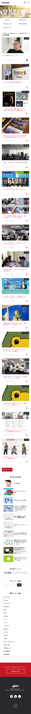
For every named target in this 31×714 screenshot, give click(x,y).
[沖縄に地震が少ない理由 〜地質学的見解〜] (8, 516)
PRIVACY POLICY (9, 690)
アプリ (5, 619)
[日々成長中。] (8, 483)
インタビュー (7, 625)
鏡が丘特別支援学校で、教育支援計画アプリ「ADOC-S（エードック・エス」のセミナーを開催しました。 (20, 550)
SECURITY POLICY (20, 690)
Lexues (6, 2)
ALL (8, 20)
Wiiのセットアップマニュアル (20, 525)
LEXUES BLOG (15, 10)
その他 (5, 638)
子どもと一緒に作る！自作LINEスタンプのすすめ (20, 533)
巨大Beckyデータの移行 (20, 500)
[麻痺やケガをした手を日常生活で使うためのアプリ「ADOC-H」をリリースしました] (8, 542)
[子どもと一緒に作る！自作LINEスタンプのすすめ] (8, 533)
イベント (6, 622)
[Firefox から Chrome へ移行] (8, 491)
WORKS (6, 616)
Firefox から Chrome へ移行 (20, 491)
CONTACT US (15, 671)
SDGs (5, 609)
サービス (6, 632)
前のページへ (7, 469)
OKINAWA (24, 23)
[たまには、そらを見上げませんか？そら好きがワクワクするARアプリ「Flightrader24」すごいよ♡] (8, 508)
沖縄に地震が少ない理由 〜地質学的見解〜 (19, 517)
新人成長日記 (7, 651)
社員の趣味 (6, 654)
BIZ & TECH (8, 23)
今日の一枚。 (7, 644)
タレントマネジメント (9, 641)
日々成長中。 (17, 483)
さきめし (6, 635)
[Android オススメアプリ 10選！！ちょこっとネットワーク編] (8, 558)
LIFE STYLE (8, 27)
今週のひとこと (7, 648)
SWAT (5, 613)
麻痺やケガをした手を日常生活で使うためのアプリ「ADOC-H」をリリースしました (20, 542)
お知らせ (6, 629)
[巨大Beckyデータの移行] (8, 500)
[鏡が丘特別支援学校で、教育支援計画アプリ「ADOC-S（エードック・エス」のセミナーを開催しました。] (8, 550)
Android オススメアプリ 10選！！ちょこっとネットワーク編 (20, 559)
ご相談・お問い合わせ (24, 2)
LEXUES (24, 20)
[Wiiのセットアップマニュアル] (8, 525)
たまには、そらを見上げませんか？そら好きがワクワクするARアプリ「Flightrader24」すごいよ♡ (20, 508)
